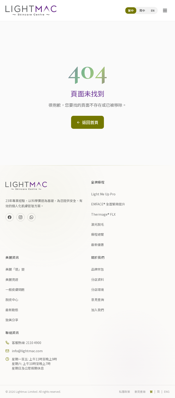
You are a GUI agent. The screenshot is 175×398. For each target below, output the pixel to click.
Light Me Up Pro (103, 194)
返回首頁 (90, 122)
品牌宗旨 (97, 269)
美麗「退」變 (15, 269)
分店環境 (97, 289)
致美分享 (11, 320)
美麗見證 (11, 279)
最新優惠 (97, 244)
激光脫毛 (97, 224)
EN (152, 10)
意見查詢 (97, 299)
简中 (142, 10)
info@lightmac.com (27, 351)
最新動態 (11, 310)
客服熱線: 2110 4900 (26, 342)
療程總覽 (97, 234)
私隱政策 (124, 391)
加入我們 (97, 310)
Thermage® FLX (103, 214)
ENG (167, 391)
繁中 (131, 10)
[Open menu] (165, 10)
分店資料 (97, 279)
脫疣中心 (11, 299)
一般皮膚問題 (15, 289)
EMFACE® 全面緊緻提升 (108, 204)
